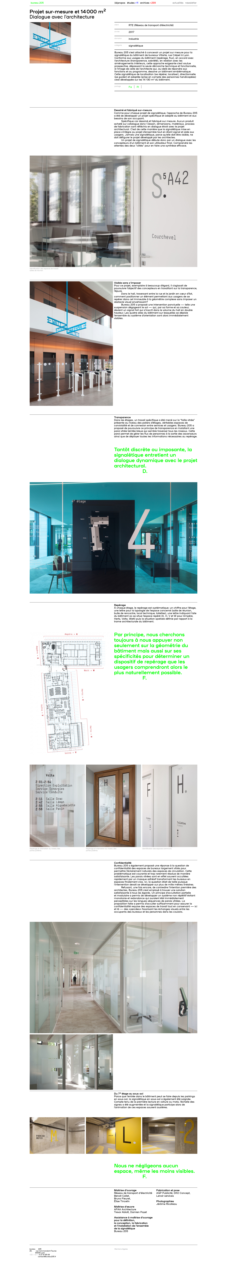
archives (148, 2)
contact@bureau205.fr (47, 1256)
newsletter (190, 2)
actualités (177, 2)
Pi (138, 86)
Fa (130, 86)
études (132, 2)
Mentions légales (121, 1249)
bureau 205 (37, 2)
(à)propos (119, 2)
